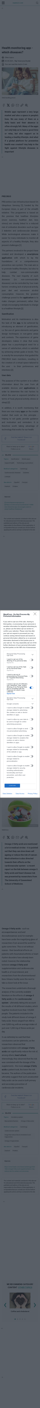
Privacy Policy (32, 793)
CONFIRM (12, 785)
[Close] (36, 614)
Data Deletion (7, 793)
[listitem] (20, 654)
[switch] (31, 660)
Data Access (20, 793)
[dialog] (20, 704)
